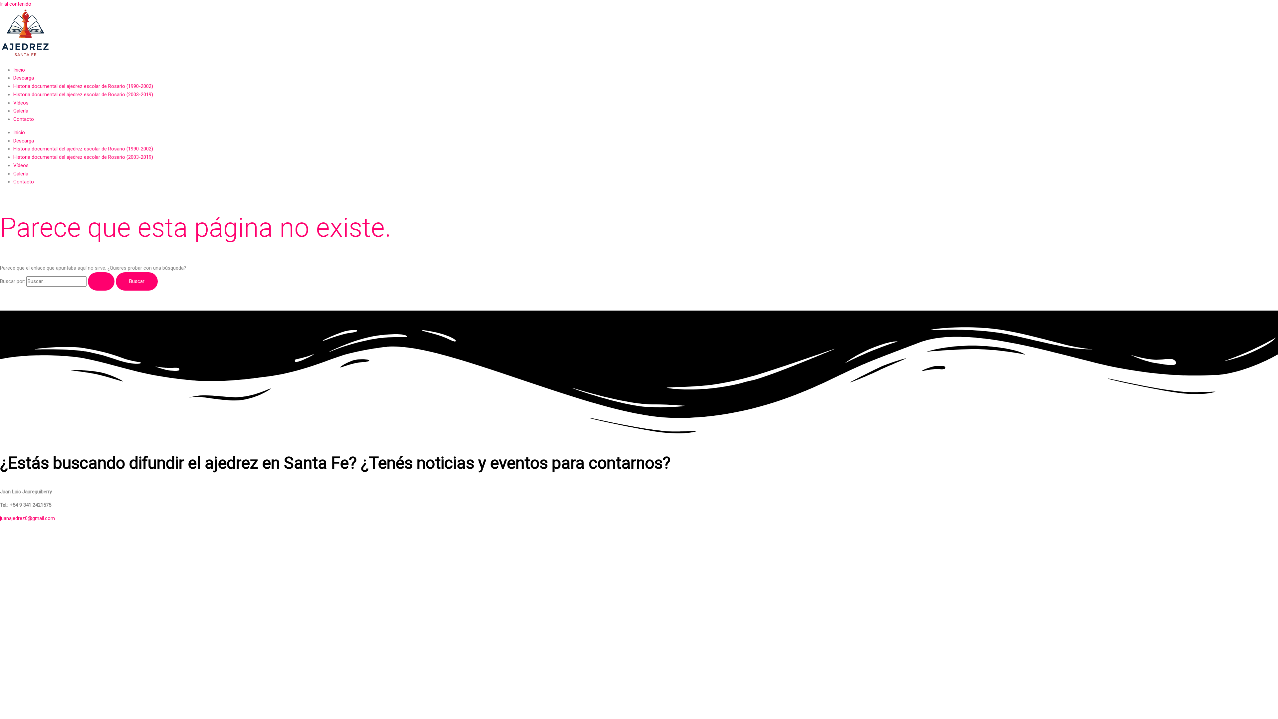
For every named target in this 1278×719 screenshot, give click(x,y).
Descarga (23, 78)
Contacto (23, 119)
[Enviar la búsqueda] (101, 281)
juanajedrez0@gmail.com (27, 518)
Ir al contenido (15, 4)
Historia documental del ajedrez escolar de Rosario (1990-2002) (83, 86)
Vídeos (21, 103)
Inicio (19, 70)
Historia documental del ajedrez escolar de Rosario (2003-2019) (83, 95)
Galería (20, 111)
